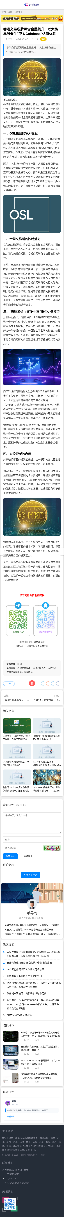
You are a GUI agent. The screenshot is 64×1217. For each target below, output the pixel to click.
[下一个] (61, 551)
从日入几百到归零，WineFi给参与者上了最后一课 (29, 929)
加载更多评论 (30, 874)
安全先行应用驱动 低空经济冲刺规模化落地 (29, 962)
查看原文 (11, 1116)
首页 (4, 12)
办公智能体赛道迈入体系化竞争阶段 (25, 969)
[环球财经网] (32, 7)
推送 (43, 39)
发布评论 (10, 856)
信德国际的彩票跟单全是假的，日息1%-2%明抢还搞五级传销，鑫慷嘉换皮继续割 (34, 984)
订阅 (43, 1155)
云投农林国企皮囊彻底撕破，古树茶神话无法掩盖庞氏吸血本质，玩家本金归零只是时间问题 (33, 954)
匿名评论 (28, 856)
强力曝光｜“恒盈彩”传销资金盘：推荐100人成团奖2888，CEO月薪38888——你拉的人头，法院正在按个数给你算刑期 (33, 1004)
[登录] (52, 5)
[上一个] (3, 551)
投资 (10, 12)
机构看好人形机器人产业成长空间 (24, 976)
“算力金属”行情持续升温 (19, 1014)
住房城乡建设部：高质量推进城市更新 (26, 993)
